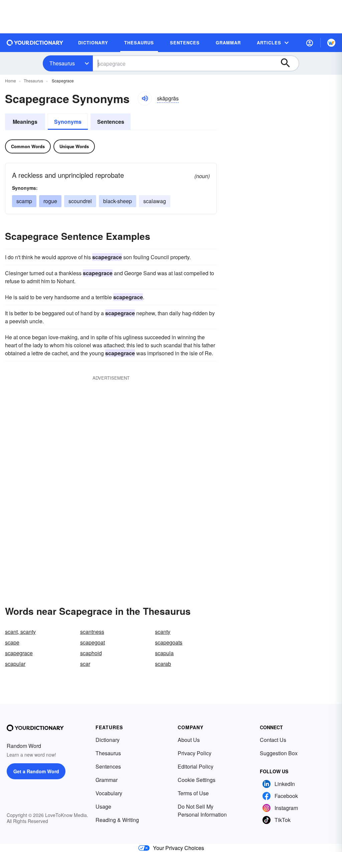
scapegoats (168, 642)
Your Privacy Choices (178, 848)
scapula (164, 653)
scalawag (154, 201)
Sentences (110, 121)
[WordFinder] (331, 42)
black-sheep (117, 201)
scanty (162, 631)
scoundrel (80, 201)
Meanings (25, 121)
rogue (50, 201)
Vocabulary (109, 793)
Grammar (107, 780)
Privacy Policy (194, 753)
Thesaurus (62, 63)
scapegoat (92, 642)
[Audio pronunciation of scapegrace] (145, 98)
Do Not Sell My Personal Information (202, 810)
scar (85, 664)
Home (10, 80)
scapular (15, 664)
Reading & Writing (117, 820)
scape (12, 642)
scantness (92, 631)
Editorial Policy (195, 766)
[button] (310, 43)
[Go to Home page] (35, 43)
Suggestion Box (279, 753)
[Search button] (289, 63)
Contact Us (273, 740)
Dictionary (108, 740)
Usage (103, 806)
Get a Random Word (36, 771)
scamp (24, 201)
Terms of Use (193, 793)
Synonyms (67, 121)
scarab (163, 664)
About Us (189, 740)
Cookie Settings (196, 780)
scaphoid (91, 653)
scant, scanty (20, 631)
